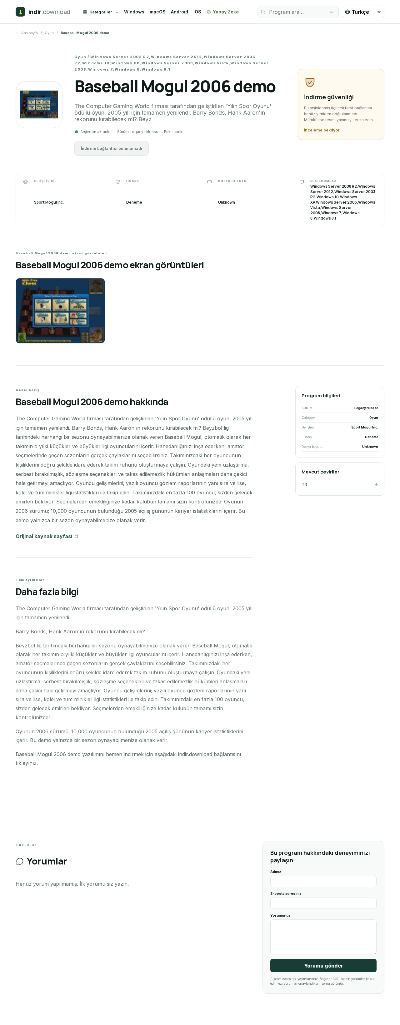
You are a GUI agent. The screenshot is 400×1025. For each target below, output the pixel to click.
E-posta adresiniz (286, 893)
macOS (158, 11)
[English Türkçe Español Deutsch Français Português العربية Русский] (363, 12)
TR (304, 484)
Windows (134, 11)
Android (179, 11)
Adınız (275, 871)
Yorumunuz (280, 915)
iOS (197, 11)
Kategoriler (100, 11)
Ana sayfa (29, 33)
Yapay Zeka (226, 11)
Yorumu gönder (323, 966)
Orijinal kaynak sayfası (44, 536)
